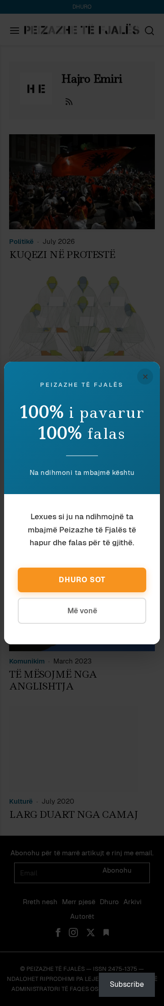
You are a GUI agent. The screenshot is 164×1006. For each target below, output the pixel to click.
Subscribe (127, 984)
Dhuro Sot (82, 580)
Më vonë (82, 611)
